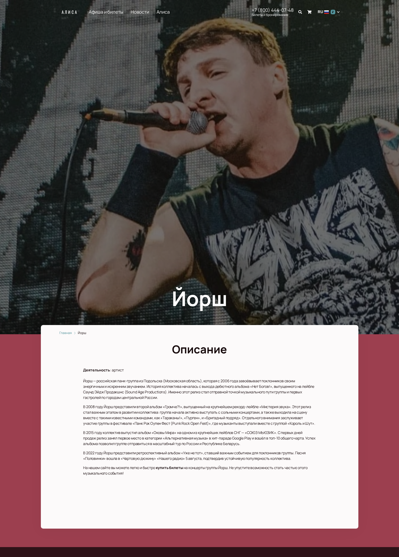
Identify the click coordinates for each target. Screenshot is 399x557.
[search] (300, 12)
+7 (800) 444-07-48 (273, 10)
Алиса (70, 12)
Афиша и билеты (106, 12)
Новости (140, 12)
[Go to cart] (309, 12)
